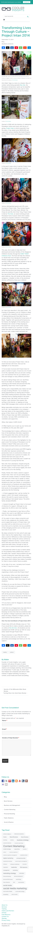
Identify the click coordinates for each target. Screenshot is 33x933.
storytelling (5, 894)
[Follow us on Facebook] (3, 781)
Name (4, 720)
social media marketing (15, 888)
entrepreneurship (20, 858)
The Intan (10, 214)
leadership (14, 867)
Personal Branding (9, 813)
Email (4, 729)
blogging (4, 836)
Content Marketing (9, 809)
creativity (25, 849)
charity (5, 652)
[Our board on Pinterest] (9, 781)
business (12, 840)
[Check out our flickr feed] (3, 784)
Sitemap (4, 918)
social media (7, 885)
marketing (15, 870)
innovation (25, 864)
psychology (18, 879)
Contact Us (5, 916)
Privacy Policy (6, 920)
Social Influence (8, 822)
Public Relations (9, 818)
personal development (18, 876)
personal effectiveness (8, 879)
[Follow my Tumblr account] (23, 781)
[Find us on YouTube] (20, 781)
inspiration (5, 867)
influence (5, 864)
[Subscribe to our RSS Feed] (16, 781)
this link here (13, 628)
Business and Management (12, 805)
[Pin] (16, 47)
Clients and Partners (8, 911)
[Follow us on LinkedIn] (13, 781)
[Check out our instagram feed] (26, 781)
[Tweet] (7, 47)
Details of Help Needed (10, 738)
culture (12, 652)
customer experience (13, 852)
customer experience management (10, 855)
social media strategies (7, 891)
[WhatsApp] (20, 47)
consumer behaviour (7, 843)
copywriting (16, 849)
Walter (6, 659)
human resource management (21, 861)
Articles (4, 912)
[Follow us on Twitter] (6, 781)
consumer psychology (19, 843)
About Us (4, 905)
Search (28, 16)
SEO (14, 882)
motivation (21, 873)
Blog (3, 41)
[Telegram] (29, 47)
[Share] (3, 47)
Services (4, 907)
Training (4, 909)
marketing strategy (9, 873)
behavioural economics (19, 833)
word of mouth (14, 894)
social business (21, 882)
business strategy (23, 840)
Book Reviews (8, 801)
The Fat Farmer (8, 121)
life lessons (23, 867)
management (6, 870)
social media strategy (19, 891)
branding (5, 840)
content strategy (7, 849)
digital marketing (8, 858)
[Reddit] (25, 47)
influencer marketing (14, 864)
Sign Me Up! (26, 2)
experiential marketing (7, 861)
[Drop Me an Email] (6, 784)
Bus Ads (22, 85)
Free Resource (6, 914)
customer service (23, 855)
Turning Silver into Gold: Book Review (14, 693)
